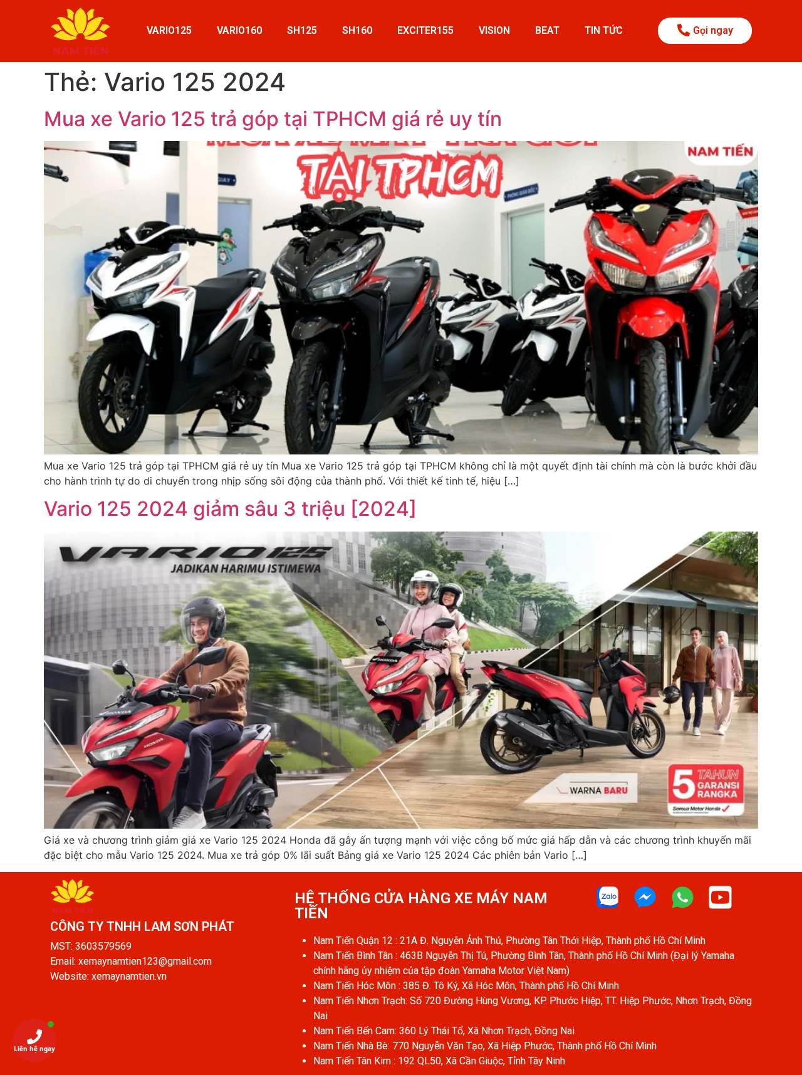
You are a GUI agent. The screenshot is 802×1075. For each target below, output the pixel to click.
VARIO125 (169, 30)
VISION (494, 30)
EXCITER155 (425, 30)
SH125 (302, 30)
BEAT (547, 30)
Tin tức (604, 30)
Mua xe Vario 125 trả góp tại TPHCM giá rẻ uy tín (273, 119)
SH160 (357, 30)
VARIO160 (239, 30)
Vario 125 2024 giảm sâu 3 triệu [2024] (230, 508)
